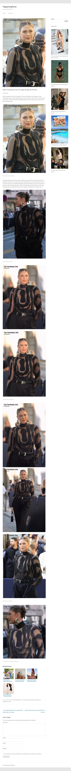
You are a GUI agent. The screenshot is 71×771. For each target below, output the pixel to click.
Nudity (30, 699)
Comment (5, 722)
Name (4, 737)
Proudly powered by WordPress (9, 765)
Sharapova (37, 699)
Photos (33, 699)
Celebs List (10, 13)
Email (4, 743)
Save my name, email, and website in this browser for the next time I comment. (23, 754)
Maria (27, 699)
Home (4, 13)
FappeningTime (10, 6)
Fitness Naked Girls (17, 699)
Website (5, 748)
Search (52, 19)
